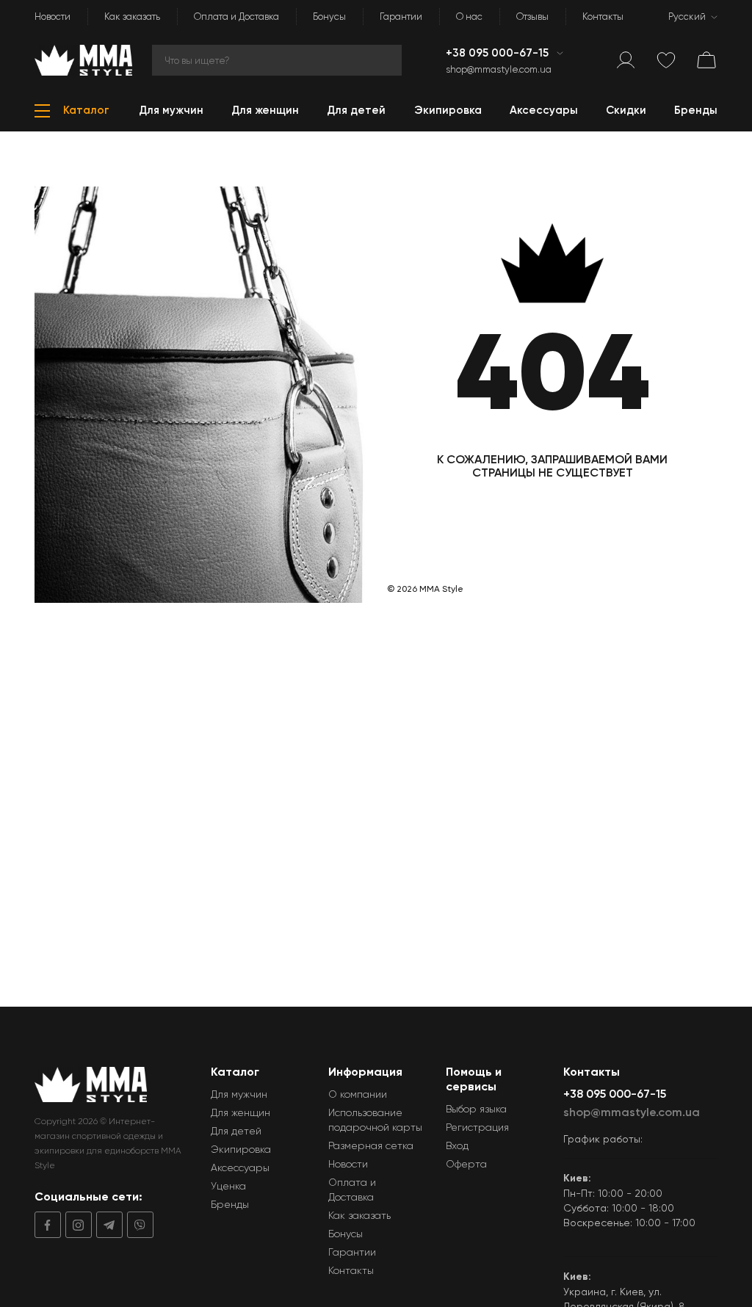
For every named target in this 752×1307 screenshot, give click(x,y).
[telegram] (107, 1225)
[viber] (138, 1225)
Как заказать (132, 16)
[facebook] (48, 1225)
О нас (469, 16)
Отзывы (532, 16)
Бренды (230, 1204)
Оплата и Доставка (236, 16)
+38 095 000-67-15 (499, 52)
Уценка (228, 1186)
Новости (52, 16)
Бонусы (329, 16)
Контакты (602, 16)
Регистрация (477, 1127)
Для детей (236, 1131)
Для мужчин (239, 1094)
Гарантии (401, 16)
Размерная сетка (370, 1145)
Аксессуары (240, 1167)
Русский (687, 16)
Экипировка (241, 1149)
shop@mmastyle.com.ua (499, 69)
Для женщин (240, 1112)
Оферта (466, 1164)
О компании (357, 1094)
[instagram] (76, 1225)
